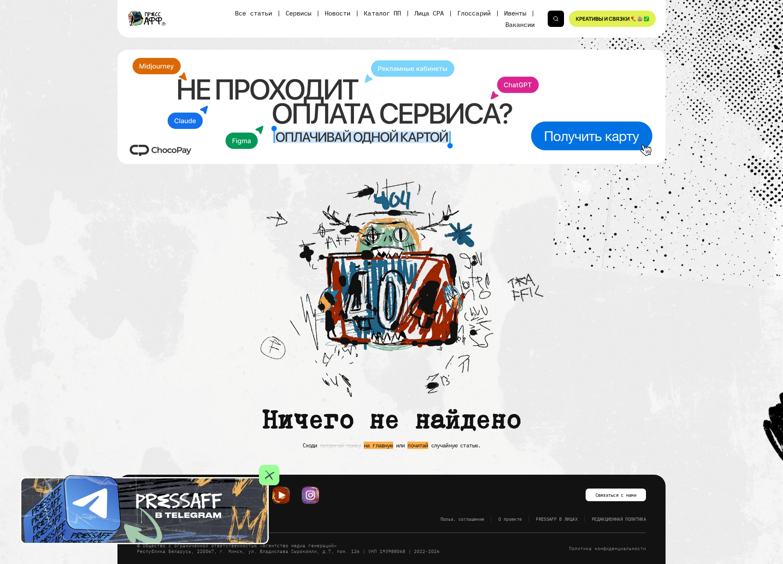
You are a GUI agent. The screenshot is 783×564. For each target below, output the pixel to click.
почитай (417, 445)
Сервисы (298, 13)
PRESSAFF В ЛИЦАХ (556, 519)
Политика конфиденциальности (607, 548)
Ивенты (515, 13)
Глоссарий (473, 13)
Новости (337, 13)
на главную (378, 445)
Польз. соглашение (462, 519)
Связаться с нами (615, 495)
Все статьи (253, 13)
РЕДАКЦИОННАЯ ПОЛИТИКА (619, 519)
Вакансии (520, 24)
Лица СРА (429, 13)
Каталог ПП (382, 13)
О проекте (510, 519)
